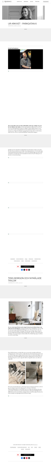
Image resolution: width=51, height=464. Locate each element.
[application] (25, 59)
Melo (22, 260)
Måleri (35, 447)
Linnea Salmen (17, 260)
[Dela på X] (24, 269)
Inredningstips (11, 282)
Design (31, 1)
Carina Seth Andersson (22, 447)
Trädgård (37, 1)
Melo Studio (27, 260)
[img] (18, 267)
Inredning (26, 1)
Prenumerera (45, 1)
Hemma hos (19, 1)
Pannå (22, 449)
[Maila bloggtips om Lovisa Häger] (29, 269)
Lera (32, 447)
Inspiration (10, 25)
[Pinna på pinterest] (27, 269)
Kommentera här (27, 266)
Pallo (40, 447)
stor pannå (27, 449)
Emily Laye (38, 129)
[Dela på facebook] (22, 269)
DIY (28, 447)
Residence (36, 444)
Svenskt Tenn (34, 260)
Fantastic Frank (11, 131)
